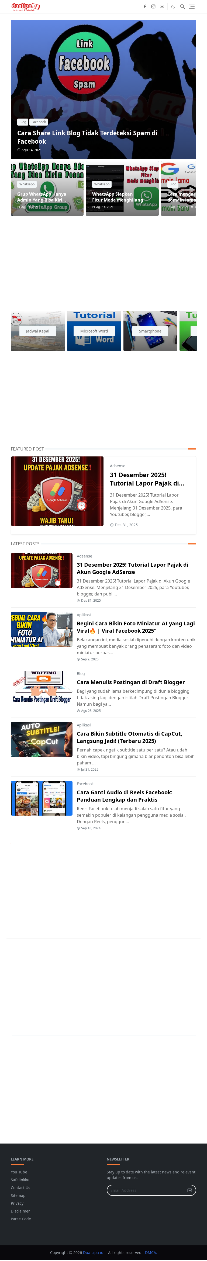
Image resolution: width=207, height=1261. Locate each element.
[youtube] (162, 6)
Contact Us (20, 1187)
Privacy (17, 1203)
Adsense (117, 465)
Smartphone (150, 331)
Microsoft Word (94, 331)
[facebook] (144, 6)
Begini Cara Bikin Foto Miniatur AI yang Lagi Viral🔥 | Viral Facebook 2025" (136, 627)
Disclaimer (20, 1211)
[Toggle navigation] (191, 6)
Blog (22, 122)
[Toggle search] (182, 6)
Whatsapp (26, 184)
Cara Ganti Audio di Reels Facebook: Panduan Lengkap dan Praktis (124, 796)
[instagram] (153, 6)
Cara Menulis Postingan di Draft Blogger (131, 682)
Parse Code (21, 1218)
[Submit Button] (190, 1190)
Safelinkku (20, 1179)
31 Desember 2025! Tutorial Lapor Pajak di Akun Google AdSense (144, 483)
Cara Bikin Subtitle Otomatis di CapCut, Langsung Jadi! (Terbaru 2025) (129, 737)
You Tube (19, 1172)
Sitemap (18, 1195)
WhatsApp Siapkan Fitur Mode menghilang (117, 197)
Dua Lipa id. (94, 1252)
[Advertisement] (103, 260)
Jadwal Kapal (37, 331)
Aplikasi (84, 614)
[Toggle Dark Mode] (173, 6)
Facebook (39, 122)
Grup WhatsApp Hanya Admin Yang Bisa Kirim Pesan (42, 200)
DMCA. (151, 1252)
